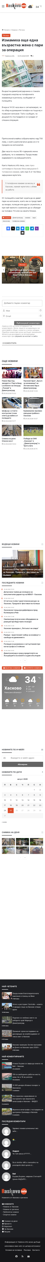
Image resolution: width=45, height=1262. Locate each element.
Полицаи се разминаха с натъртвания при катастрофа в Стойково (22, 272)
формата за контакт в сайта (26, 336)
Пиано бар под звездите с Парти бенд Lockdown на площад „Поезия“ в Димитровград (12, 385)
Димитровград (18, 218)
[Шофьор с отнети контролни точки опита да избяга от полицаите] (12, 402)
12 (17, 800)
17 (5, 805)
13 (22, 800)
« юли (4, 822)
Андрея (15, 1151)
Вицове (7, 1232)
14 (28, 800)
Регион (22, 30)
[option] (22, 270)
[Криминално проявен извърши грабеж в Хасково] (33, 402)
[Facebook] (8, 228)
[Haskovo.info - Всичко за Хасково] (16, 6)
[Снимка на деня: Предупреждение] (36, 850)
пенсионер (6, 221)
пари (34, 218)
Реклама (27, 1250)
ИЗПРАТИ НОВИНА (33, 668)
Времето (8, 1224)
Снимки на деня (10, 1221)
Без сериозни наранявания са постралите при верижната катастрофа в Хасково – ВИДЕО (25, 1098)
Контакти (36, 1250)
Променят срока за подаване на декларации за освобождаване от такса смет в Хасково (26, 1034)
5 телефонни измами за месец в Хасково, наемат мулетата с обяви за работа (21, 186)
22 (34, 805)
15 (34, 800)
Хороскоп (8, 1226)
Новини (14, 30)
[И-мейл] (22, 233)
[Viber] (37, 228)
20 (23, 805)
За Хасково (8, 1229)
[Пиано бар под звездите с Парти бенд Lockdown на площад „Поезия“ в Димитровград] (12, 372)
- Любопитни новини (10, 1212)
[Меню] (3, 7)
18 (11, 805)
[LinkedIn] (18, 228)
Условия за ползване (13, 1250)
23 (40, 805)
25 (11, 810)
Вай (14, 1174)
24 (5, 810)
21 (28, 805)
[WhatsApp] (27, 228)
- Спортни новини (9, 1215)
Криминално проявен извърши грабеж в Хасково (33, 413)
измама (27, 218)
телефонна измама (18, 221)
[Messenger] (22, 228)
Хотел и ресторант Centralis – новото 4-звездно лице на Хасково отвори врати (27, 1007)
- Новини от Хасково (10, 1207)
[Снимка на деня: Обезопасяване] (22, 850)
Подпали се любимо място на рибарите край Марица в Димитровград (24, 1020)
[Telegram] (32, 228)
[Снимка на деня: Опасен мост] (12, 430)
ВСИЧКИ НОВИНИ (12, 668)
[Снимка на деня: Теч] (22, 841)
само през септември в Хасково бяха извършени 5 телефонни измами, (20, 168)
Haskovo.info (9, 56)
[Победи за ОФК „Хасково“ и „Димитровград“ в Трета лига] (33, 430)
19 (17, 805)
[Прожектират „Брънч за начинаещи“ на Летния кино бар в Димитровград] (33, 372)
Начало (6, 30)
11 (11, 800)
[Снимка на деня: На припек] (36, 841)
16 (40, 800)
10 (5, 800)
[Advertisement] (22, 476)
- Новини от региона (10, 1209)
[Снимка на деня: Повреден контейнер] (8, 850)
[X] (13, 228)
